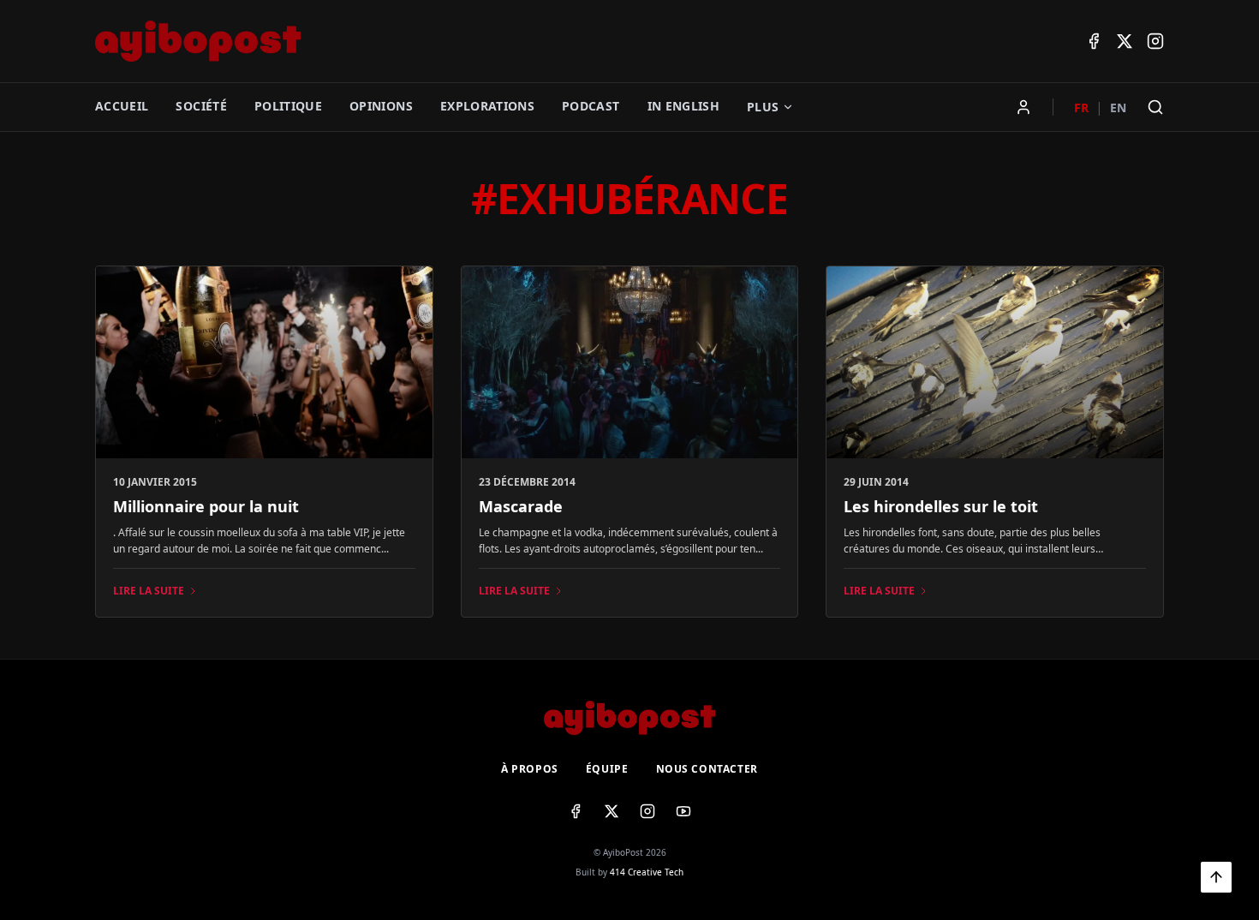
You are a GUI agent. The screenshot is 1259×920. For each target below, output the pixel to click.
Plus (763, 107)
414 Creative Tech (646, 872)
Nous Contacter (707, 769)
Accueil (121, 106)
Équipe (607, 769)
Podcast (590, 106)
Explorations (487, 106)
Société (201, 106)
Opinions (381, 106)
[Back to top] (1216, 877)
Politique (288, 106)
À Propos (529, 769)
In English (683, 106)
